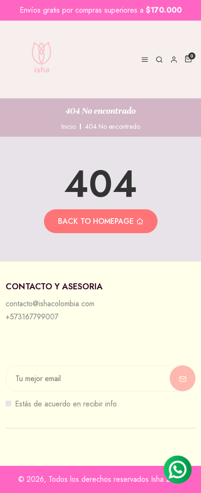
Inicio (68, 126)
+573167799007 (32, 316)
